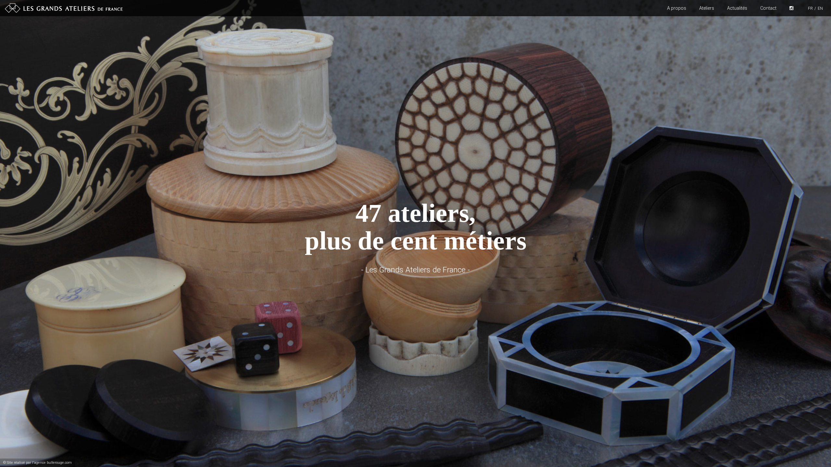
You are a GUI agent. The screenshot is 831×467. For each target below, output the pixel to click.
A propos (676, 8)
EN (820, 8)
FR (810, 8)
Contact (768, 8)
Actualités (737, 8)
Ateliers (706, 8)
